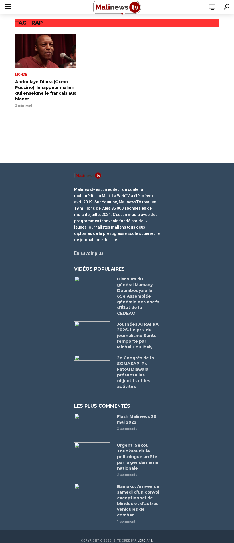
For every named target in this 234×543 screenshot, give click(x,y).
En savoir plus (89, 253)
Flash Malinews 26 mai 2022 (136, 419)
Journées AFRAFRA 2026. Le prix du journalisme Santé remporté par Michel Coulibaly (138, 336)
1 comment (126, 522)
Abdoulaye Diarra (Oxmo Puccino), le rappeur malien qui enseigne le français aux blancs (45, 90)
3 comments (127, 429)
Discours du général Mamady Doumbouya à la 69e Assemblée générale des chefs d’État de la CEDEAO (138, 296)
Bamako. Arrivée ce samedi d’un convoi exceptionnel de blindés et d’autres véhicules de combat (138, 501)
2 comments (127, 475)
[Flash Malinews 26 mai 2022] (93, 425)
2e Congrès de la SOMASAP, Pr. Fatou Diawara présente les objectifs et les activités (135, 372)
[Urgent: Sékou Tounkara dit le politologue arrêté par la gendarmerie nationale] (93, 454)
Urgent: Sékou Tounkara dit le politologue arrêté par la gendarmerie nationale (137, 457)
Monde (21, 75)
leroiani (145, 540)
